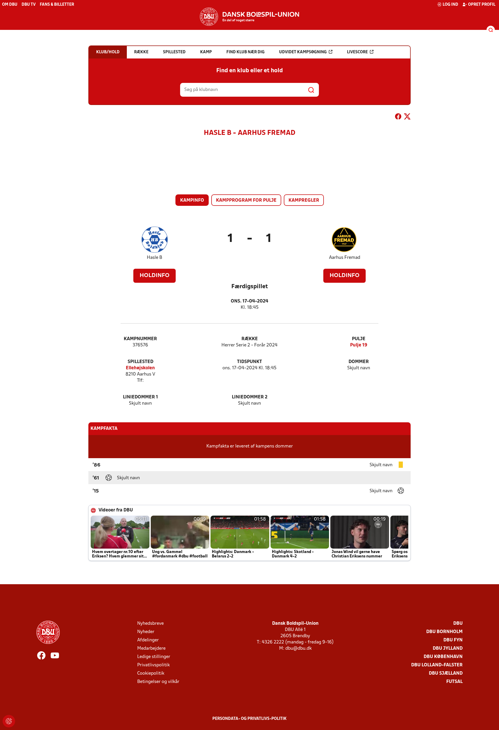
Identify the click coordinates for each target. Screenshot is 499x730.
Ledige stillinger (153, 657)
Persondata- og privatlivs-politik (249, 719)
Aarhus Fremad (344, 257)
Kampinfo (192, 200)
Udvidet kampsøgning (303, 52)
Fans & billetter (57, 4)
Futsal (454, 682)
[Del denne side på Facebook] (398, 117)
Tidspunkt (249, 362)
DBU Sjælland (446, 673)
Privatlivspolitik (153, 665)
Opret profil (481, 4)
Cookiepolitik (150, 673)
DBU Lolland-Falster (437, 665)
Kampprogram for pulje (246, 200)
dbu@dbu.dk (298, 648)
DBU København (443, 657)
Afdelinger (148, 640)
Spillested (140, 362)
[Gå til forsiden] (249, 17)
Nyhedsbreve (150, 623)
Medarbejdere (151, 648)
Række (249, 339)
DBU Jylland (448, 648)
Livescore (357, 52)
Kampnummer (140, 339)
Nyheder (145, 632)
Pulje (358, 339)
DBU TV (29, 4)
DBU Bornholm (444, 632)
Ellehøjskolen (140, 368)
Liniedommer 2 (249, 397)
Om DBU (9, 4)
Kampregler (303, 200)
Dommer (359, 362)
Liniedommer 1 (140, 397)
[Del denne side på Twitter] (407, 117)
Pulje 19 (358, 345)
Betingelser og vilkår (158, 682)
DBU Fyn (453, 640)
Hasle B (154, 257)
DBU (458, 623)
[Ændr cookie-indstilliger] (9, 721)
